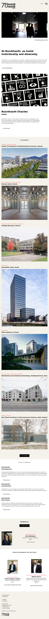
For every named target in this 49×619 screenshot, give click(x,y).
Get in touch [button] (25, 525)
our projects (25, 455)
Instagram (5, 600)
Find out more (7, 128)
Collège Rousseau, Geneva (41, 39)
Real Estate (5, 596)
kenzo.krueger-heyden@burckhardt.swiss (12, 584)
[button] (42, 3)
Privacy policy (6, 606)
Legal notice (5, 603)
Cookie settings (6, 608)
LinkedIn (4, 599)
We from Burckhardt (7, 67)
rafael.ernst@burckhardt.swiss (36, 585)
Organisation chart (7, 605)
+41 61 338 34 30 (30, 542)
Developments (6, 595)
